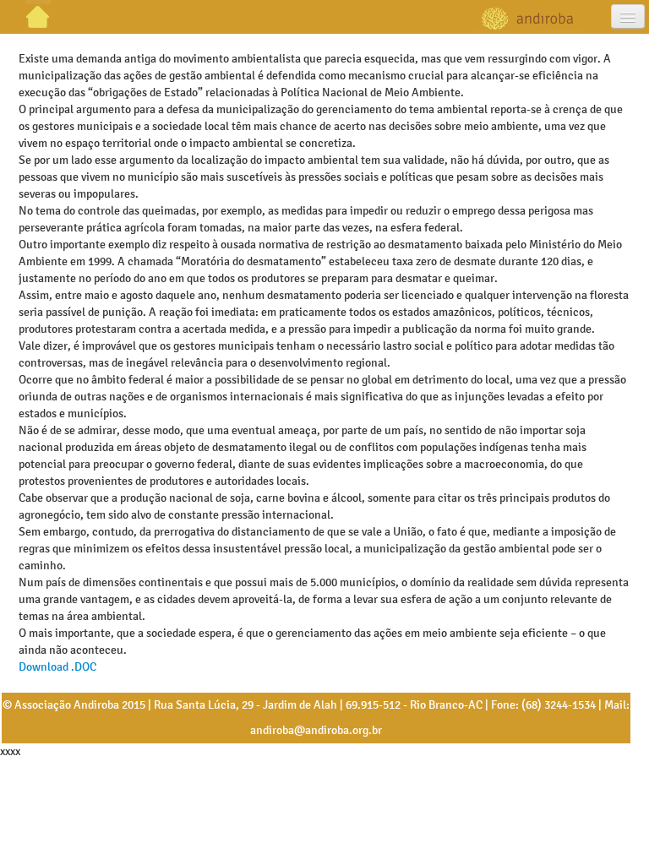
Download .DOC (57, 667)
